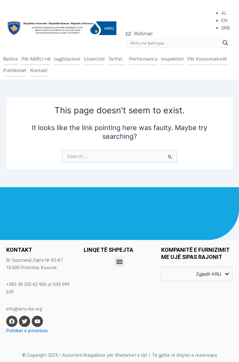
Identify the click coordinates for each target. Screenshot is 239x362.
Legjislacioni (67, 59)
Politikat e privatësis (27, 330)
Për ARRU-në (35, 59)
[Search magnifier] (225, 42)
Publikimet (14, 70)
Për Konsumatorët (207, 59)
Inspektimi (172, 59)
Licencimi (94, 59)
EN (224, 20)
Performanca (143, 59)
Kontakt (39, 70)
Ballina (10, 59)
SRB (225, 28)
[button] (116, 59)
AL (224, 13)
